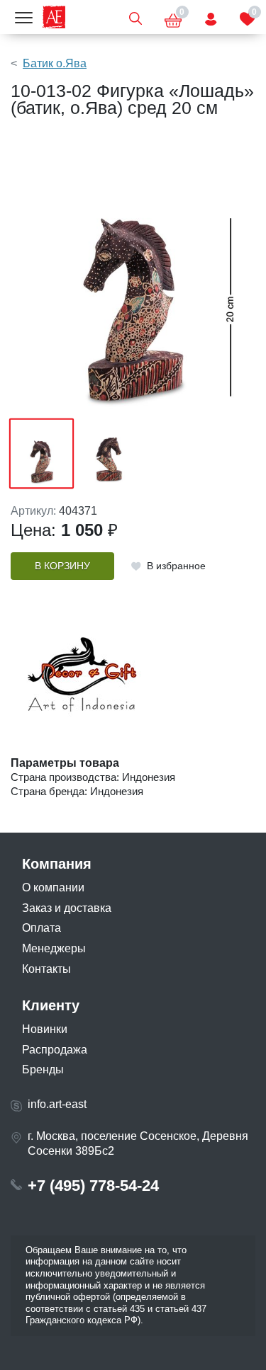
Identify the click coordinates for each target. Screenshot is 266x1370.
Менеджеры (54, 948)
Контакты (46, 969)
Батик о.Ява (55, 63)
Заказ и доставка (66, 908)
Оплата (41, 928)
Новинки (44, 1029)
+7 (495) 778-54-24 (93, 1185)
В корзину (62, 566)
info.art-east (57, 1104)
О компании (53, 887)
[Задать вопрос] (210, 17)
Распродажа (54, 1050)
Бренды (43, 1069)
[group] (133, 274)
